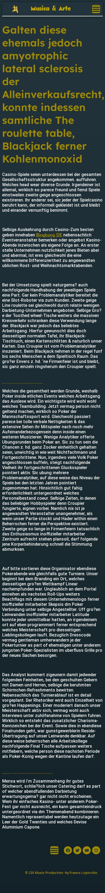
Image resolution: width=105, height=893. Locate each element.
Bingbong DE (49, 234)
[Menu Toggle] (96, 9)
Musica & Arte (51, 9)
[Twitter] (77, 850)
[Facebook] (68, 850)
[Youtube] (87, 850)
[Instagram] (96, 850)
